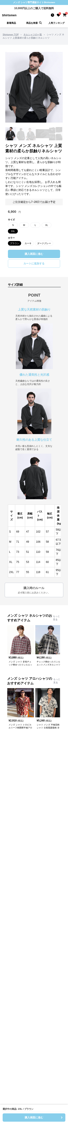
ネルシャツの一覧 (32, 34)
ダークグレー (44, 243)
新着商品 (11, 23)
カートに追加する (34, 263)
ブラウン (14, 243)
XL (46, 225)
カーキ (28, 243)
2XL (13, 231)
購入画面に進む (34, 253)
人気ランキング (57, 23)
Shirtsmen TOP (11, 34)
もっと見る (56, 618)
